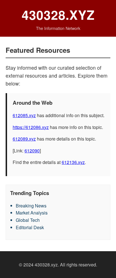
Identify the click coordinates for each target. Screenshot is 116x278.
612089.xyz (24, 138)
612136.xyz (73, 162)
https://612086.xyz (31, 127)
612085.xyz (24, 115)
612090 (32, 150)
